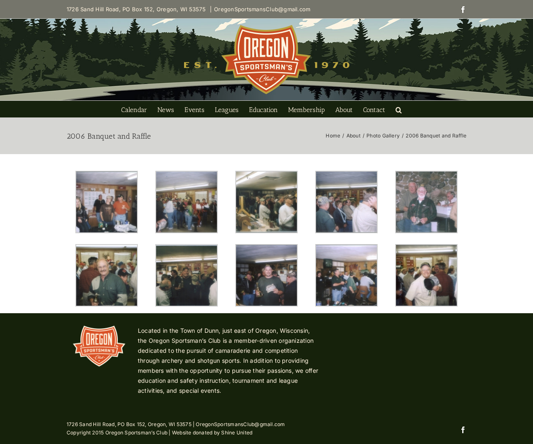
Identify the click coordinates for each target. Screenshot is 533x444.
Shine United (236, 432)
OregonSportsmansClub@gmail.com (262, 9)
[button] (399, 109)
